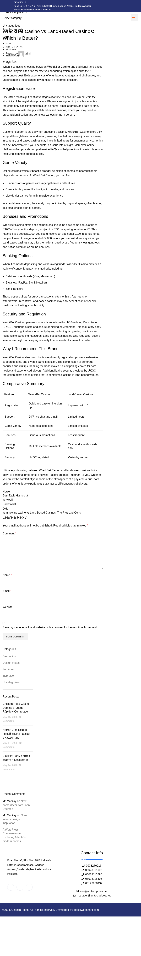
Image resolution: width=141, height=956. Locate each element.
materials (11, 61)
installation (12, 55)
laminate (11, 49)
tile (7, 37)
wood (9, 43)
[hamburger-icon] (134, 17)
